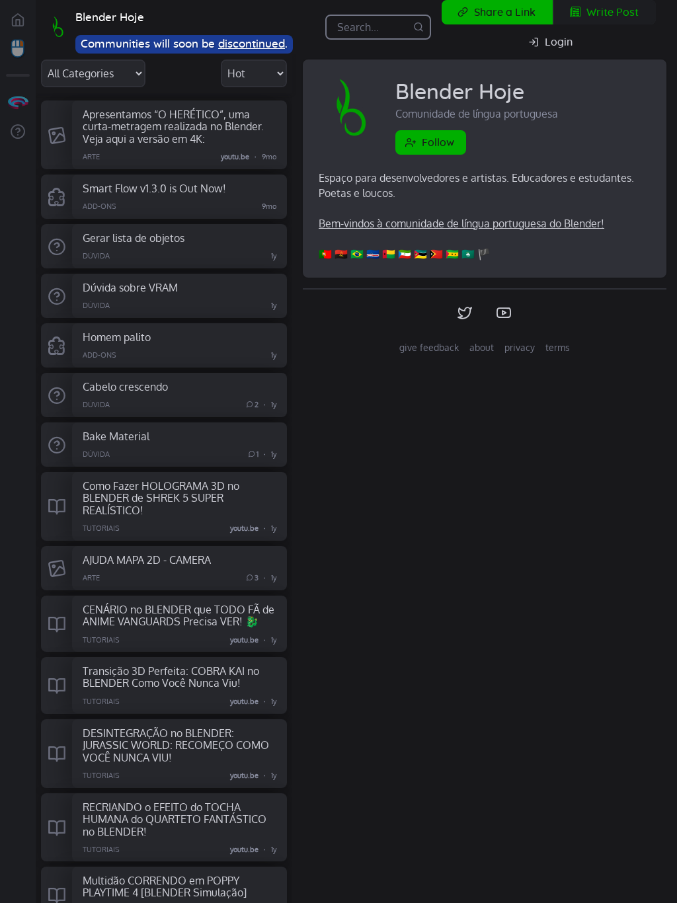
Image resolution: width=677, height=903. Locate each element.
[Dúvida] (56, 246)
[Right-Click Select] (18, 48)
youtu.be (235, 157)
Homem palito (117, 337)
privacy (519, 347)
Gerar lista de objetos (133, 237)
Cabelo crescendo (125, 386)
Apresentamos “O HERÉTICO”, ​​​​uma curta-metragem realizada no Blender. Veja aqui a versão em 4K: (173, 126)
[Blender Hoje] (58, 27)
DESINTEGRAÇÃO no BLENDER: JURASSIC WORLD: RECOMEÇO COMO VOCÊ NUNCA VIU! (176, 745)
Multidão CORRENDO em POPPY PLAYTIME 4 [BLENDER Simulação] (165, 886)
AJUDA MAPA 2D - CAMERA (147, 559)
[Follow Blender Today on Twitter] (465, 313)
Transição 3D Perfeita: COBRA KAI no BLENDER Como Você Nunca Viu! (171, 676)
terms (557, 347)
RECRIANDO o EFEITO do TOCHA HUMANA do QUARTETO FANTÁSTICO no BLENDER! (174, 819)
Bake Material (116, 436)
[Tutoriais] (56, 506)
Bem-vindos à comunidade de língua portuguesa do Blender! (461, 223)
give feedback (429, 347)
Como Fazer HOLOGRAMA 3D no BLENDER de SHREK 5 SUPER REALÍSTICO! (161, 497)
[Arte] (56, 134)
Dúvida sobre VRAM (130, 287)
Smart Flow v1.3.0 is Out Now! (154, 188)
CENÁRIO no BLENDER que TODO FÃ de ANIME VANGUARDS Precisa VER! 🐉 (178, 615)
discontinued (251, 44)
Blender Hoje (109, 17)
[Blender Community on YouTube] (504, 313)
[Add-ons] (56, 197)
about (481, 347)
